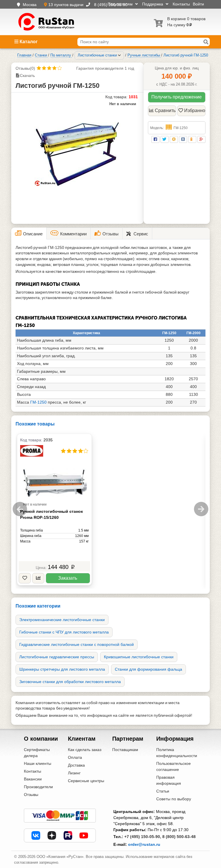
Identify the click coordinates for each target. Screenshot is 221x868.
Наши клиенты (37, 763)
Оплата (75, 757)
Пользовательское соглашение (173, 766)
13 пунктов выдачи (66, 4)
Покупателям (121, 4)
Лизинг (74, 773)
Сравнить (165, 110)
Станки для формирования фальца (148, 669)
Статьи (162, 791)
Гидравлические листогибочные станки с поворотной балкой (76, 644)
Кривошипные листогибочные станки (139, 657)
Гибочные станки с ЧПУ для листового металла (64, 632)
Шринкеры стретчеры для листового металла (62, 669)
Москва (30, 4)
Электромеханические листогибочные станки (62, 619)
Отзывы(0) (25, 68)
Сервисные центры (86, 780)
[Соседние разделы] (119, 55)
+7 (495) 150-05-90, (142, 836)
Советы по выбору (173, 799)
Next (201, 509)
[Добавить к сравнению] (38, 578)
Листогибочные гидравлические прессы (56, 657)
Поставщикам (125, 749)
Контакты (181, 4)
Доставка (76, 765)
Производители (38, 786)
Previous (20, 509)
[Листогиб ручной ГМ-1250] (77, 154)
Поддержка (153, 4)
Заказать (67, 578)
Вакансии (33, 779)
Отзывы (31, 794)
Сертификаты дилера (37, 752)
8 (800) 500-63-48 (179, 836)
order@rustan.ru (144, 844)
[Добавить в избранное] (25, 578)
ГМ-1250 (38, 402)
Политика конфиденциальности (176, 752)
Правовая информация (168, 780)
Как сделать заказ (84, 749)
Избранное (194, 110)
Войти (198, 4)
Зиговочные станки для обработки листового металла (70, 681)
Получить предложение (176, 96)
